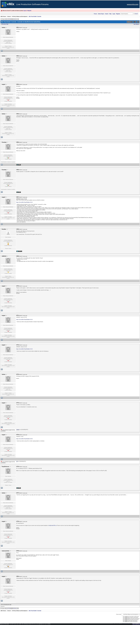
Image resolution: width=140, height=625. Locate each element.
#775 (17, 434)
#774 (17, 402)
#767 (17, 197)
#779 (17, 550)
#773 (17, 374)
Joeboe (3, 27)
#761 (17, 27)
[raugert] (8, 91)
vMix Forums (3, 16)
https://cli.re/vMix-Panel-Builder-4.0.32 (24, 202)
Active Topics (101, 13)
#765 (17, 142)
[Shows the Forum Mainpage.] (8, 4)
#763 (17, 84)
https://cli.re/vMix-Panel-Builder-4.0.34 (24, 349)
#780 (17, 576)
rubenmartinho (5, 550)
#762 (17, 56)
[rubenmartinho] (8, 557)
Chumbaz (4, 142)
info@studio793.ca (52, 525)
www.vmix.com (132, 4)
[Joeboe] (8, 34)
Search (106, 13)
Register (29, 10)
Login (24, 10)
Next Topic (136, 24)
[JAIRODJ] (8, 263)
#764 (17, 113)
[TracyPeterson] (8, 473)
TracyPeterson (5, 466)
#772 (17, 345)
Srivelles (4, 229)
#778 (17, 521)
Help (110, 13)
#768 (17, 229)
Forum (95, 13)
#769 (17, 256)
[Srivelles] (8, 234)
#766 (17, 169)
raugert (3, 84)
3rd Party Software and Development (19, 16)
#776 (17, 466)
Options (129, 21)
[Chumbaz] (8, 149)
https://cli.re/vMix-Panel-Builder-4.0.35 (24, 438)
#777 (17, 493)
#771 (17, 315)
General (9, 16)
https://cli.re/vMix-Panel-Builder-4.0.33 (24, 319)
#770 (17, 286)
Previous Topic (5, 24)
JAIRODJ (4, 256)
